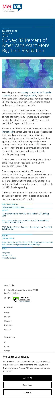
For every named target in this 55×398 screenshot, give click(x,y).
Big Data (20, 207)
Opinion (7, 321)
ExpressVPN (30, 95)
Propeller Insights (9, 258)
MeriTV (7, 329)
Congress (6, 253)
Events (7, 317)
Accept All (27, 378)
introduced (7, 131)
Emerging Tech (8, 207)
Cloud (6, 346)
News (6, 312)
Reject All (27, 392)
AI (5, 342)
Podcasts (8, 325)
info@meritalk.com (12, 293)
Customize (27, 385)
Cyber (7, 351)
